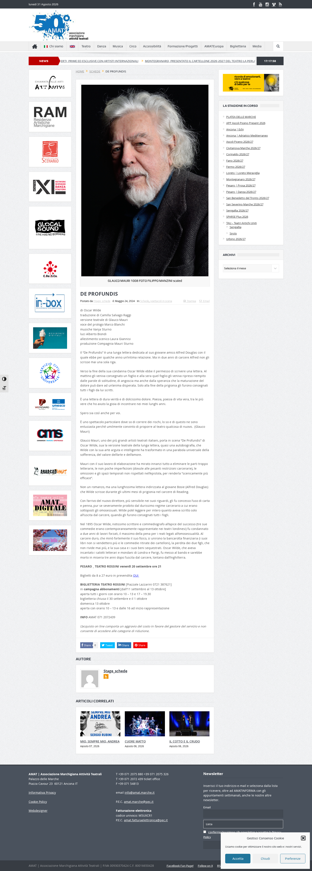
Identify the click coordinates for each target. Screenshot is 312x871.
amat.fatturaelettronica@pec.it (146, 820)
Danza (101, 46)
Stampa (191, 301)
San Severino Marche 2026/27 (244, 204)
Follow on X (205, 865)
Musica (118, 46)
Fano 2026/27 (234, 160)
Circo (132, 46)
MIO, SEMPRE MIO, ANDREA (99, 741)
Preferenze (293, 859)
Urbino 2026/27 (236, 239)
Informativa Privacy (42, 793)
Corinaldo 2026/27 (237, 154)
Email (206, 301)
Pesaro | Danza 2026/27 (241, 192)
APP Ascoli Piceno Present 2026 (245, 123)
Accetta (237, 859)
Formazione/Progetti (183, 46)
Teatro (86, 46)
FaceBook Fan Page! (180, 865)
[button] (303, 838)
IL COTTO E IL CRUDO (184, 741)
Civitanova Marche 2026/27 (243, 148)
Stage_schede (102, 301)
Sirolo (233, 233)
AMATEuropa (213, 46)
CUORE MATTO (135, 741)
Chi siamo (56, 46)
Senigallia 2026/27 (237, 210)
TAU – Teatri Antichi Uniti (241, 223)
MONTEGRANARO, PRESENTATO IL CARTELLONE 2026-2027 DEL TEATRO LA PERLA (162, 61)
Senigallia (235, 227)
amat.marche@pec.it (138, 802)
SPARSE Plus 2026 (237, 217)
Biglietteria (238, 46)
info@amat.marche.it (140, 793)
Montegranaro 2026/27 (240, 179)
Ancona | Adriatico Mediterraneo (247, 135)
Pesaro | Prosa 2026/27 (241, 185)
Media (257, 46)
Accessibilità (152, 46)
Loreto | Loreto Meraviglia (243, 173)
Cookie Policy (38, 802)
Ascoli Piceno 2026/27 (239, 142)
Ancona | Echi (235, 129)
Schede (144, 301)
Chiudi (265, 859)
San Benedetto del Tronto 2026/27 (247, 198)
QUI (136, 575)
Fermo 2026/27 (235, 167)
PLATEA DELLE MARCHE (241, 117)
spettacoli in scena (161, 301)
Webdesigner (38, 811)
